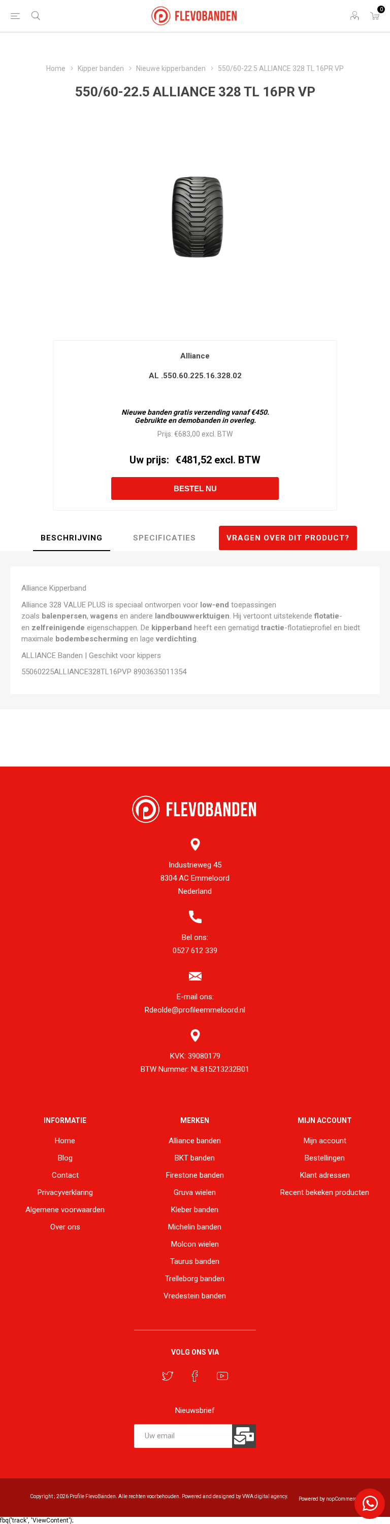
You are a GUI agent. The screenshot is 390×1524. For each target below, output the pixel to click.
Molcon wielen (195, 1244)
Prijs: (165, 434)
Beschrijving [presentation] (72, 537)
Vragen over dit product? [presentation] (287, 537)
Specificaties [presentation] (164, 537)
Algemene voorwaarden (65, 1209)
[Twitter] (167, 1376)
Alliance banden (195, 1140)
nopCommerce (343, 1499)
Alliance (195, 355)
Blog (65, 1158)
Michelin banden (194, 1226)
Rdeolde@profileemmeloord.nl (195, 1009)
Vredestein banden (195, 1295)
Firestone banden (195, 1175)
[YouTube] (222, 1376)
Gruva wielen (195, 1192)
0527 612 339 (195, 950)
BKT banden (195, 1158)
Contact (65, 1175)
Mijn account (325, 1140)
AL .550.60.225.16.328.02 (195, 375)
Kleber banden (194, 1209)
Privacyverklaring (65, 1192)
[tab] (71, 538)
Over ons (65, 1226)
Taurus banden (194, 1261)
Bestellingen (325, 1158)
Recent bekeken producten (324, 1192)
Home (65, 1140)
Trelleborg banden (194, 1278)
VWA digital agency (264, 1496)
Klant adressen (325, 1175)
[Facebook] (195, 1376)
